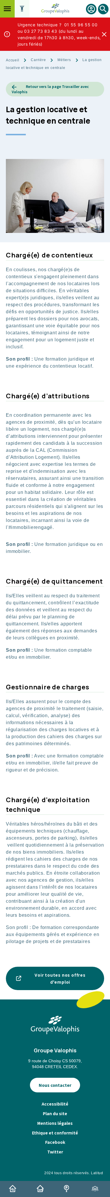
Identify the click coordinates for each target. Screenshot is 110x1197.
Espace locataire (91, 9)
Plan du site (55, 1113)
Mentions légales (55, 1123)
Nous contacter (55, 1085)
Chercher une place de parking (68, 1188)
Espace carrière (96, 1188)
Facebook (55, 1142)
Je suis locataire (41, 1188)
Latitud (97, 1173)
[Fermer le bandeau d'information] (104, 34)
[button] (7, 9)
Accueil (12, 60)
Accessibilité (55, 1104)
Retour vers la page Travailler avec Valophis (50, 89)
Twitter (55, 1152)
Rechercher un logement (13, 1188)
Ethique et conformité (55, 1133)
